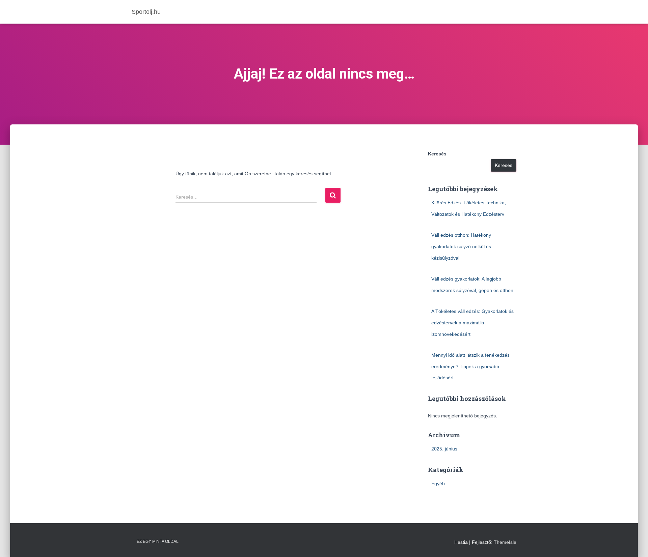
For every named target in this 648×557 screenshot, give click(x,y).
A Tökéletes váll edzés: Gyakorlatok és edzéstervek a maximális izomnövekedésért (472, 322)
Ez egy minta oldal (158, 541)
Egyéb (438, 483)
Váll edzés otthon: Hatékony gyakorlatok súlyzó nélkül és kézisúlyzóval (461, 246)
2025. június (444, 448)
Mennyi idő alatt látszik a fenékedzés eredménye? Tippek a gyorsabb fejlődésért (470, 366)
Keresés (437, 153)
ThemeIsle (505, 542)
